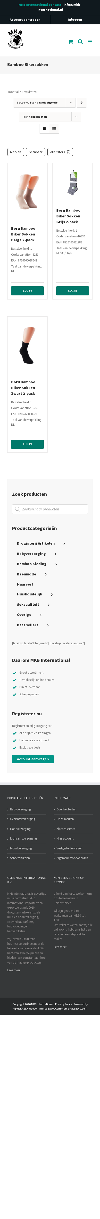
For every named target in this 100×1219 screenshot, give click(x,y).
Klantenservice (66, 829)
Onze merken (65, 819)
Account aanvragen (33, 759)
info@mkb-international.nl (59, 7)
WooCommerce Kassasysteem (68, 1009)
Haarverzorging (20, 829)
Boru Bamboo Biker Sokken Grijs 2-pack (68, 216)
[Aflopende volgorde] (81, 103)
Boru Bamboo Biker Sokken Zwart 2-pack (23, 387)
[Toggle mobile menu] (90, 41)
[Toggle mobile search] (80, 41)
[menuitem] (50, 544)
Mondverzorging (21, 848)
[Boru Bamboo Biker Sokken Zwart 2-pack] (27, 345)
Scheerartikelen (20, 858)
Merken (15, 152)
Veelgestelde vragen (69, 848)
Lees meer (13, 970)
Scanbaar (35, 152)
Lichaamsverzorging (23, 838)
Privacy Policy (63, 1004)
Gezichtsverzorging (22, 819)
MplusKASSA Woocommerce (30, 1009)
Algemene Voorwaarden (72, 858)
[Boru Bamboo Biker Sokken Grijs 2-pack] (72, 183)
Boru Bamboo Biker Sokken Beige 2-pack (23, 234)
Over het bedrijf (66, 809)
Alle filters (57, 152)
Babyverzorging (20, 809)
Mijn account (65, 838)
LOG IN (27, 291)
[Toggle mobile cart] (70, 41)
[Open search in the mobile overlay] (50, 509)
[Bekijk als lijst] (54, 128)
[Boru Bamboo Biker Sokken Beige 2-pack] (27, 192)
